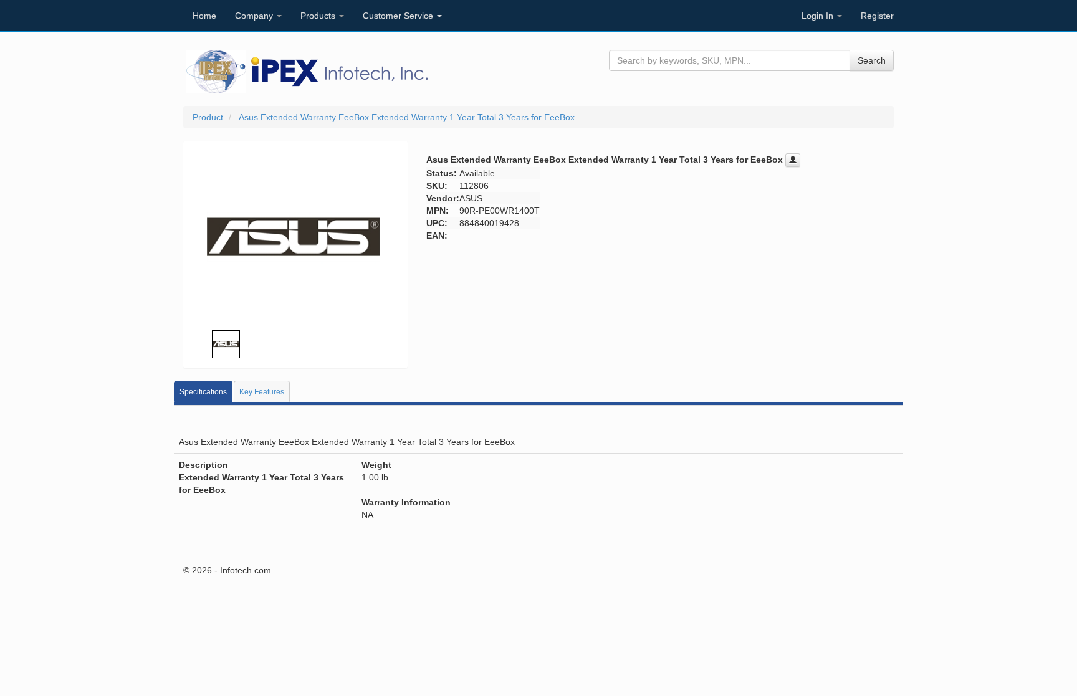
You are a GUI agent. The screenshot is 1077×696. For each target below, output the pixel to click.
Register (877, 16)
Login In (819, 16)
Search (872, 60)
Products (319, 16)
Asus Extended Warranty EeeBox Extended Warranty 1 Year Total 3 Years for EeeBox (407, 117)
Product (208, 117)
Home (204, 16)
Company (255, 16)
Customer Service (399, 16)
